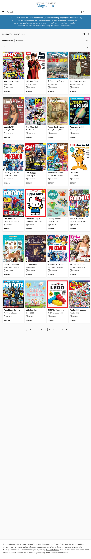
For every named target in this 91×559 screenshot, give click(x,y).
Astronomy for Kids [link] (77, 127)
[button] (83, 35)
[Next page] (66, 329)
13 (62, 329)
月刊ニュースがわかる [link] (56, 81)
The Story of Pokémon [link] (12, 173)
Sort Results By (7, 41)
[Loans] (83, 12)
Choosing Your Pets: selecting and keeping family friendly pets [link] (12, 264)
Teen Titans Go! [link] (32, 127)
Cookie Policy (62, 552)
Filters (6, 47)
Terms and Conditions (41, 544)
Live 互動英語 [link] (9, 127)
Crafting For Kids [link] (54, 219)
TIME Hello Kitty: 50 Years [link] (34, 219)
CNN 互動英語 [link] (31, 173)
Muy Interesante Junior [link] (12, 81)
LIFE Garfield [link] (74, 173)
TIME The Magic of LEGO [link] (56, 310)
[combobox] (41, 12)
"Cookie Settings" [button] (52, 550)
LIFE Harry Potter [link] (32, 81)
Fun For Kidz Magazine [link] (78, 310)
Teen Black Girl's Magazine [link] (78, 81)
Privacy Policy (59, 544)
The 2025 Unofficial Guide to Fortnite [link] (78, 219)
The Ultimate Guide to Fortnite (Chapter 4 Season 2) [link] (12, 310)
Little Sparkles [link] (31, 310)
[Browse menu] (87, 12)
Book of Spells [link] (31, 264)
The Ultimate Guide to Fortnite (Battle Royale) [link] (12, 219)
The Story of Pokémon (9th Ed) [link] (56, 264)
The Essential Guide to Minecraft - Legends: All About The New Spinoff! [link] (56, 173)
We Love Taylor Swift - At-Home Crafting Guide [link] (78, 264)
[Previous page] (26, 329)
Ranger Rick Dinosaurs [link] (56, 127)
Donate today (65, 25)
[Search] (3, 12)
